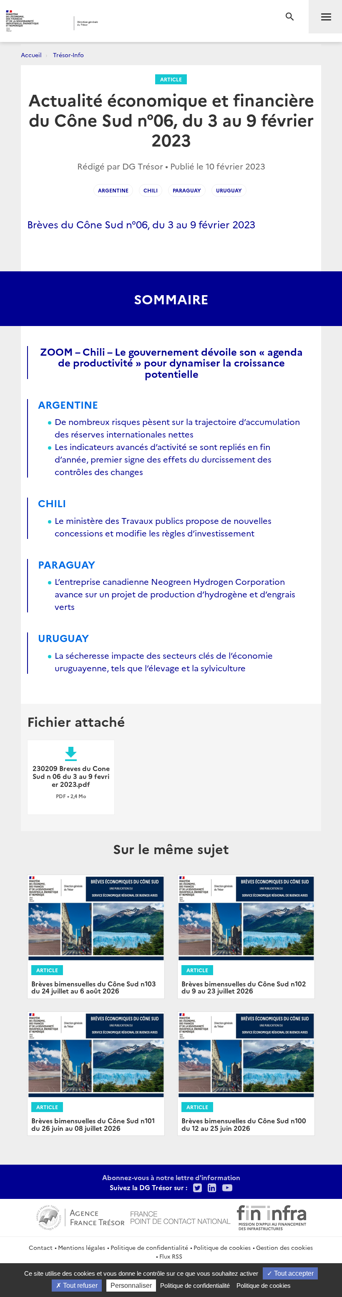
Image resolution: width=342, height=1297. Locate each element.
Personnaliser (131, 1285)
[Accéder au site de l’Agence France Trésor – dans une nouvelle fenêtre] (80, 1216)
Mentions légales (81, 1247)
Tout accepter (293, 1273)
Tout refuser (79, 1285)
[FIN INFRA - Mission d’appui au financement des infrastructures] (271, 1216)
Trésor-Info (68, 55)
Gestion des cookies (284, 1247)
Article (171, 79)
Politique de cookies (222, 1247)
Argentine (113, 190)
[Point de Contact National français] (180, 1216)
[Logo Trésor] (131, 23)
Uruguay (229, 190)
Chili (150, 190)
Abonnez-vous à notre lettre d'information (171, 1177)
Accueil (31, 55)
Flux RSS (170, 1256)
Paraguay (187, 190)
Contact (41, 1247)
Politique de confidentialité (149, 1247)
